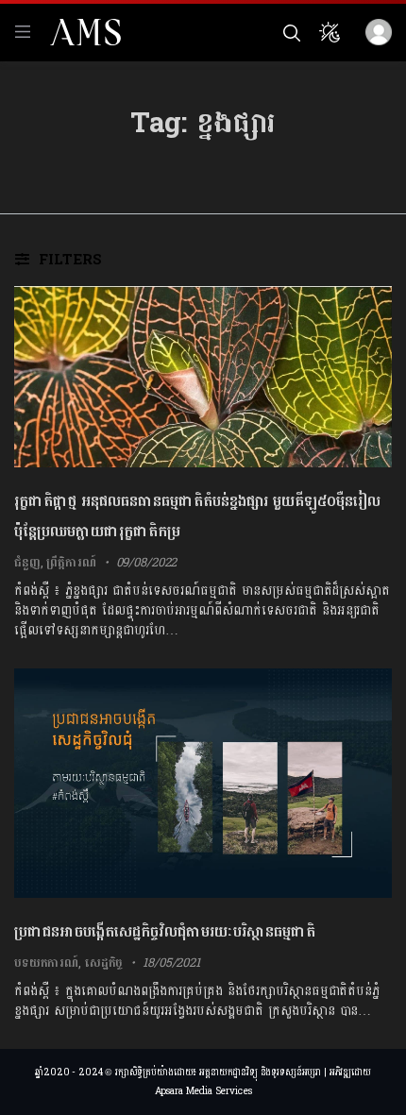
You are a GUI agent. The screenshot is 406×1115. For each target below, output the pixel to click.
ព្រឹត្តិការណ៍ (70, 562)
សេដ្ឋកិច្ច (104, 963)
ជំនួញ (27, 562)
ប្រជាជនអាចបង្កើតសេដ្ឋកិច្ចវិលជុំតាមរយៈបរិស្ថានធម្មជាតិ (164, 931)
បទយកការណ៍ (46, 963)
